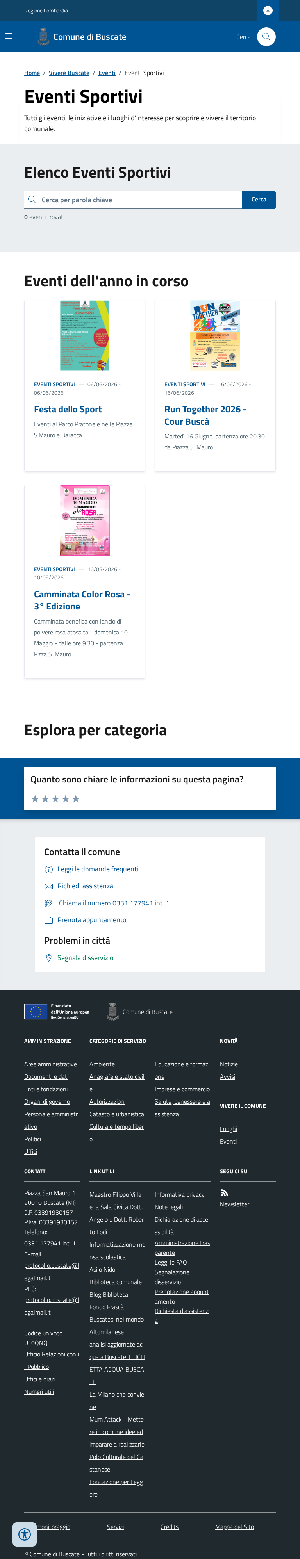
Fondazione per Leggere (116, 1488)
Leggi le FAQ (171, 1262)
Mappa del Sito (234, 1526)
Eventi (107, 72)
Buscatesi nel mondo (116, 1319)
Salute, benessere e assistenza (182, 1108)
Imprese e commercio (182, 1089)
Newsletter (234, 1204)
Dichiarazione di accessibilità (181, 1226)
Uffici (30, 1151)
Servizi (115, 1526)
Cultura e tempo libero (116, 1133)
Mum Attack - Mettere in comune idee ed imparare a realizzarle (117, 1432)
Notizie (229, 1064)
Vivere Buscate (69, 72)
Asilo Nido (102, 1269)
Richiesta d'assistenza (182, 1315)
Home (32, 72)
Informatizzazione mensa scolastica (117, 1250)
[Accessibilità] (24, 1534)
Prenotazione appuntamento (182, 1296)
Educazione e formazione (182, 1070)
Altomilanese (106, 1331)
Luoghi (228, 1128)
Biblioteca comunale (115, 1281)
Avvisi (227, 1076)
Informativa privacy (180, 1194)
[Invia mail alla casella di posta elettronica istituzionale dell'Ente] (52, 1271)
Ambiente (102, 1064)
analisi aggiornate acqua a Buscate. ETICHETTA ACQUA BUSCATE (117, 1363)
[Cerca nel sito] (263, 36)
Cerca (259, 199)
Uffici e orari (39, 1379)
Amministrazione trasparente (182, 1247)
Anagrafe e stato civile (117, 1083)
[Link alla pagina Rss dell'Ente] (224, 1193)
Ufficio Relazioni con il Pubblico (51, 1360)
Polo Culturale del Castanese (116, 1463)
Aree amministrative (50, 1064)
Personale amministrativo (51, 1120)
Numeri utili (39, 1391)
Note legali (169, 1207)
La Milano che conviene (116, 1400)
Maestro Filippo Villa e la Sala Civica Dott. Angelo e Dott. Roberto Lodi (116, 1213)
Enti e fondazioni (46, 1089)
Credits (170, 1526)
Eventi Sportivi (54, 384)
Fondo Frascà (106, 1306)
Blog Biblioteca (108, 1294)
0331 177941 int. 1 (50, 1243)
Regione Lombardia (46, 10)
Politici (32, 1139)
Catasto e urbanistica (116, 1114)
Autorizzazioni (107, 1101)
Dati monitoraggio (47, 1526)
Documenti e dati (46, 1076)
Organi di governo (47, 1101)
